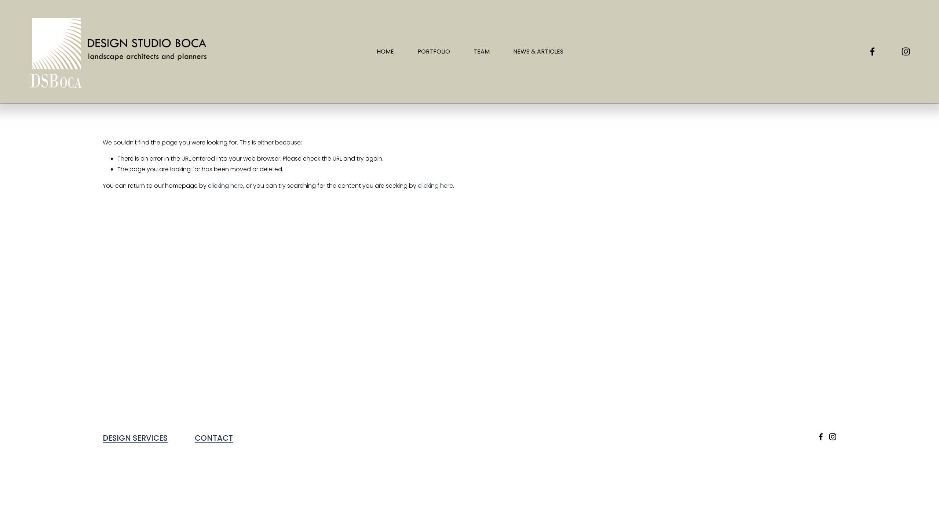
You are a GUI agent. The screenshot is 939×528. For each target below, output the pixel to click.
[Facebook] (872, 51)
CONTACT (214, 438)
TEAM (482, 51)
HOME (385, 51)
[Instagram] (906, 51)
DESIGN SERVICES (135, 438)
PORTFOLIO (433, 51)
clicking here (225, 186)
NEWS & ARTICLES (538, 51)
